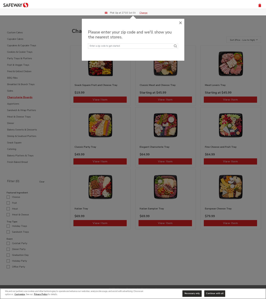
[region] (133, 293)
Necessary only (192, 293)
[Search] (175, 46)
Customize (19, 294)
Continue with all (214, 293)
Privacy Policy (40, 294)
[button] (260, 5)
